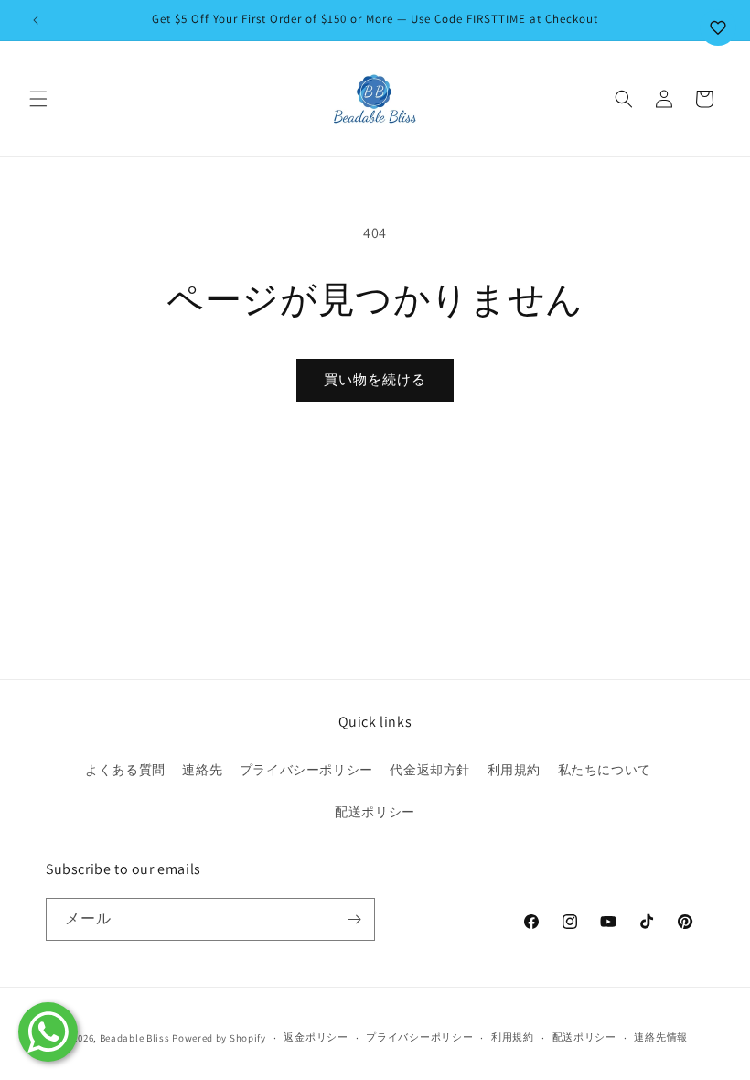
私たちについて (604, 769)
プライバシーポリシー (306, 769)
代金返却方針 (430, 769)
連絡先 (202, 769)
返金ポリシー (316, 1037)
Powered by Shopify (219, 1037)
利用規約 (514, 769)
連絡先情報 (661, 1037)
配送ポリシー (375, 812)
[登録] (354, 919)
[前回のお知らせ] (36, 20)
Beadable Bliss (135, 1037)
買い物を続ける (375, 379)
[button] (38, 99)
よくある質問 (125, 769)
